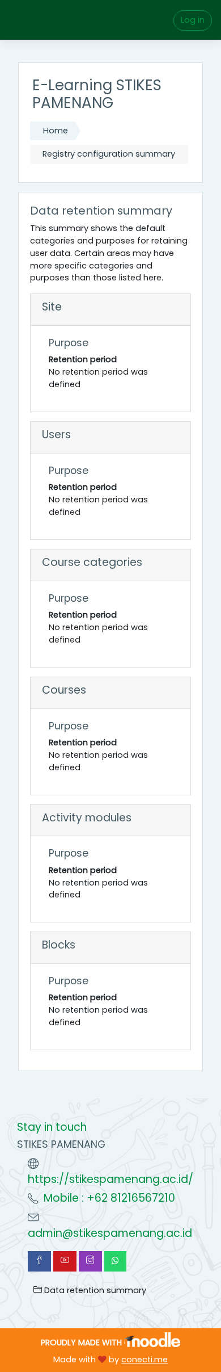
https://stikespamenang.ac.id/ (110, 1179)
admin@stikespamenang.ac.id (110, 1233)
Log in (193, 20)
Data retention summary (94, 1290)
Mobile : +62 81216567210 (109, 1198)
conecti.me (144, 1359)
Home (55, 130)
